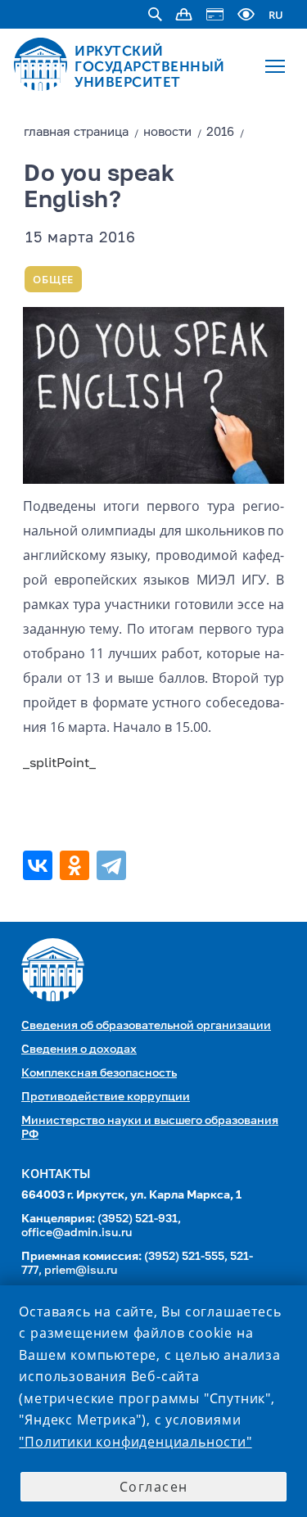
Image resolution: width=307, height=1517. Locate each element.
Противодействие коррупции (105, 1097)
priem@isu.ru (80, 1270)
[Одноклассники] (76, 865)
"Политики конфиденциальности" (135, 1442)
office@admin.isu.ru (76, 1233)
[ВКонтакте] (39, 865)
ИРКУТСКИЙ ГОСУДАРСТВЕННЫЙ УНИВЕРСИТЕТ (149, 66)
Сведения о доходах (79, 1049)
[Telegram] (113, 865)
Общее (53, 279)
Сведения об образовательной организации (146, 1026)
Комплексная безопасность (99, 1073)
